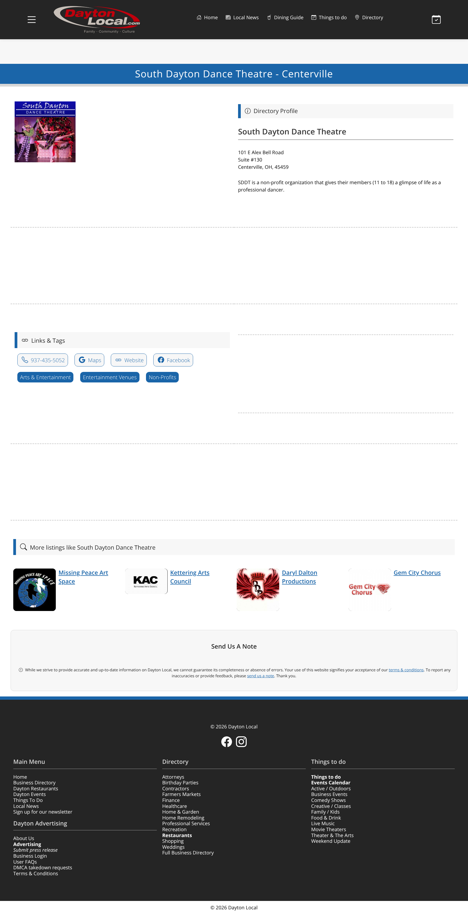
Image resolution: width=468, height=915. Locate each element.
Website (133, 360)
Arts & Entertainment (45, 377)
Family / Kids (325, 812)
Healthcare (174, 806)
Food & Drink (326, 818)
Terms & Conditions (35, 873)
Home (210, 17)
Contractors (175, 788)
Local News (245, 17)
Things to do (332, 17)
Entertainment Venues (110, 377)
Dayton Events (29, 794)
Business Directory (34, 782)
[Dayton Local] (105, 20)
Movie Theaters (328, 829)
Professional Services (186, 823)
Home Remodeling (183, 818)
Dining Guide (288, 17)
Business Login (30, 856)
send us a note (260, 676)
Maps (94, 360)
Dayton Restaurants (35, 788)
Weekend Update (330, 841)
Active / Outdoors (331, 788)
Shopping (173, 841)
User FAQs (25, 862)
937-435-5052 (47, 360)
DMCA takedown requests (42, 867)
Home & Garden (180, 812)
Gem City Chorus (417, 573)
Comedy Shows (328, 800)
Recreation (174, 829)
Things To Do (28, 800)
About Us (23, 838)
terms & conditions (406, 670)
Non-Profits (162, 377)
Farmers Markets (181, 794)
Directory (372, 17)
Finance (171, 800)
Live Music (323, 823)
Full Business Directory (188, 853)
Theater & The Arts (332, 835)
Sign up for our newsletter (42, 812)
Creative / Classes (331, 806)
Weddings (173, 847)
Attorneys (173, 777)
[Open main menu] (31, 19)
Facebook (177, 360)
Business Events (329, 794)
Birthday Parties (180, 782)
